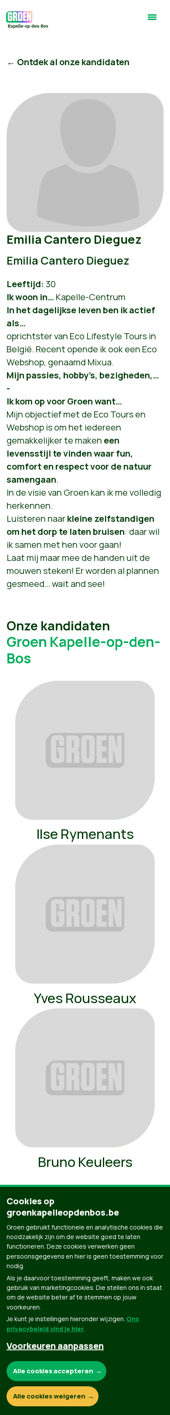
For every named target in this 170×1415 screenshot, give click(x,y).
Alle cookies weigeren (49, 1396)
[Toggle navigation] (152, 21)
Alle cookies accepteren (53, 1370)
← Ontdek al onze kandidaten (68, 62)
